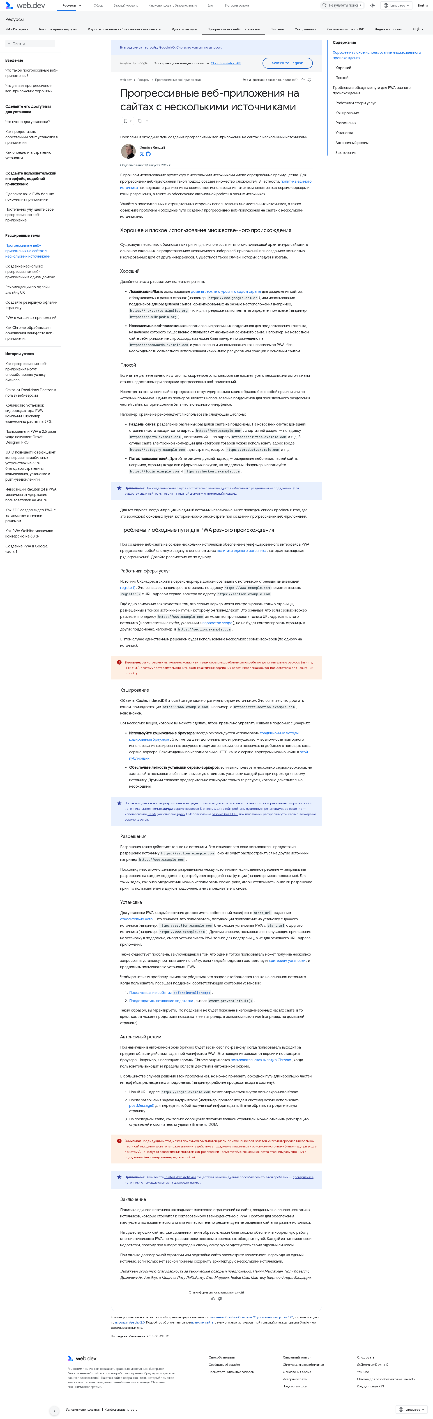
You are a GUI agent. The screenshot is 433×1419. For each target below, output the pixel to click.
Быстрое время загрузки (58, 29)
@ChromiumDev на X (372, 1365)
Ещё (416, 29)
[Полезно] (302, 80)
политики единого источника (241, 551)
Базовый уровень (126, 5)
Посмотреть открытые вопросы (231, 1372)
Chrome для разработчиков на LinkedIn (386, 1379)
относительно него (136, 919)
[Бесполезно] (309, 80)
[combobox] (342, 5)
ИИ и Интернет (16, 29)
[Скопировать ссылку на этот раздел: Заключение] (150, 1200)
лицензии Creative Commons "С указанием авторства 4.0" (252, 1317)
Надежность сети (388, 29)
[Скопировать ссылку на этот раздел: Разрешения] (150, 837)
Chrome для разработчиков (303, 1365)
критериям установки (287, 960)
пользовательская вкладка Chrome (261, 1060)
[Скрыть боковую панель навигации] (54, 1410)
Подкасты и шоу (295, 1386)
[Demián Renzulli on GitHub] (148, 155)
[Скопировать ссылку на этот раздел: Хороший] (143, 271)
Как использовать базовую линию (173, 5)
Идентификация (184, 29)
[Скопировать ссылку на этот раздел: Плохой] (140, 365)
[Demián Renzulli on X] (141, 155)
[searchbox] (30, 43)
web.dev (126, 80)
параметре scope (217, 623)
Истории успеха (237, 5)
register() (127, 588)
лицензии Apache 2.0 (130, 1322)
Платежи (277, 29)
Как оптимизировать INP (345, 29)
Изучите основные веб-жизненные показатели (124, 29)
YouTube (363, 1372)
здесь (181, 814)
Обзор (98, 5)
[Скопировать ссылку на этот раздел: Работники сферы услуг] (174, 571)
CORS (151, 814)
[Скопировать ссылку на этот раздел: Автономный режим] (165, 1037)
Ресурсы (69, 5)
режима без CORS (225, 814)
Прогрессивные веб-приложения (233, 29)
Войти (423, 5)
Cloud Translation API (226, 63)
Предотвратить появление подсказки (161, 1001)
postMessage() (141, 1105)
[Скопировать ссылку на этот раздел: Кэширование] (153, 690)
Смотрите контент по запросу (198, 47)
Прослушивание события (169, 993)
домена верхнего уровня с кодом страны (226, 291)
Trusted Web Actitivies (180, 1177)
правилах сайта (202, 1322)
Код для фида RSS (370, 1386)
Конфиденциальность (121, 1409)
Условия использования (83, 1409)
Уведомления (305, 29)
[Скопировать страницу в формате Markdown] (140, 121)
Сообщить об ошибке (224, 1365)
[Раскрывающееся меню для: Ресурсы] (82, 5)
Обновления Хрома (297, 1372)
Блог (211, 5)
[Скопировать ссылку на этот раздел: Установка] (146, 902)
